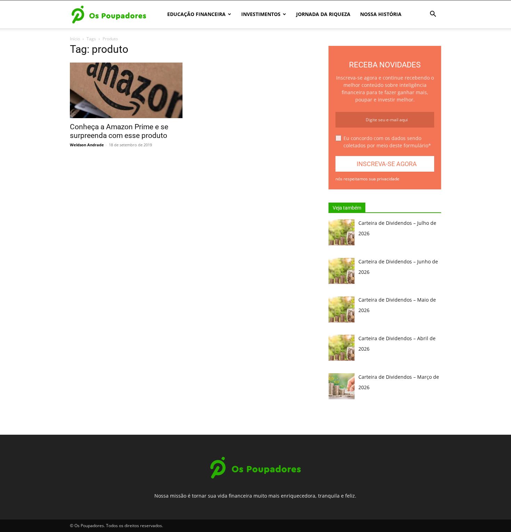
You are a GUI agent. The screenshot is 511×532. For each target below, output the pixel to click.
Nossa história (381, 14)
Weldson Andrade (87, 144)
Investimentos (261, 14)
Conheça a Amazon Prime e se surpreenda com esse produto (119, 131)
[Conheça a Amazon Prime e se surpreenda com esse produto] (126, 90)
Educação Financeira (196, 14)
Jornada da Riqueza (323, 14)
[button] (432, 14)
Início (75, 39)
